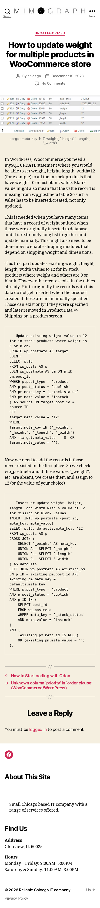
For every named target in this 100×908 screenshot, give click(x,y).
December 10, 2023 (68, 76)
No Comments (53, 83)
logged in (38, 729)
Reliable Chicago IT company (44, 890)
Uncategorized (50, 33)
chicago (34, 76)
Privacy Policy (16, 898)
